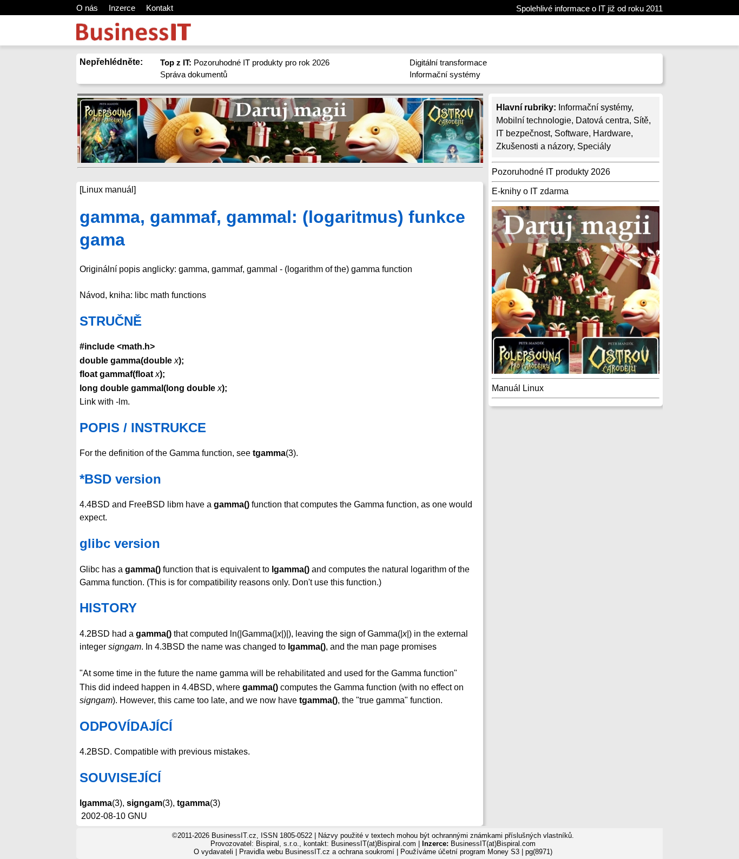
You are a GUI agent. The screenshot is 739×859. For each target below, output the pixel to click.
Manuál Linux (518, 388)
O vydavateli (213, 852)
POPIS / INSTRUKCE (143, 427)
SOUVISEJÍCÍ (120, 777)
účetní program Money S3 (478, 852)
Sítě (641, 120)
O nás (87, 7)
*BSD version (120, 479)
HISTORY (108, 607)
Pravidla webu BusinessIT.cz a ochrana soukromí (316, 852)
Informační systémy (445, 74)
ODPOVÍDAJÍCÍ (126, 726)
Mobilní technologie (533, 120)
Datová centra (602, 120)
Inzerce (122, 7)
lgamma (96, 803)
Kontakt (159, 7)
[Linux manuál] (108, 189)
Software (572, 133)
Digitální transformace (448, 62)
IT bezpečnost (523, 133)
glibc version (120, 543)
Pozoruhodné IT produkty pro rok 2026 (244, 62)
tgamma (193, 803)
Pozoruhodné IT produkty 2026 (551, 171)
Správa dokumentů (193, 74)
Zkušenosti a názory (534, 146)
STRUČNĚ (111, 321)
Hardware (612, 133)
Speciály (594, 146)
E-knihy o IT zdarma (530, 191)
